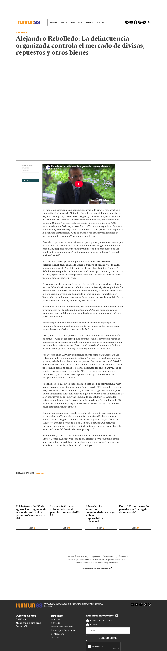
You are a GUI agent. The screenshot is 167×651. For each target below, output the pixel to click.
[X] (35, 175)
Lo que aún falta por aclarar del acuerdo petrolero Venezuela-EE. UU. (65, 511)
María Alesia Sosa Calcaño (29, 167)
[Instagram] (144, 22)
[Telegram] (126, 22)
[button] (149, 22)
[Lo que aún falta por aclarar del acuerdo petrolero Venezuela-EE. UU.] (66, 492)
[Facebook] (135, 22)
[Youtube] (131, 22)
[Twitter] (139, 22)
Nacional (22, 32)
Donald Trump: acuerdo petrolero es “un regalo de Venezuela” (134, 509)
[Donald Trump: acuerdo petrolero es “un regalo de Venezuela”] (135, 492)
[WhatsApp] (28, 175)
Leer (30, 528)
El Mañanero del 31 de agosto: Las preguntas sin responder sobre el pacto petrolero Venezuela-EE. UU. (31, 512)
